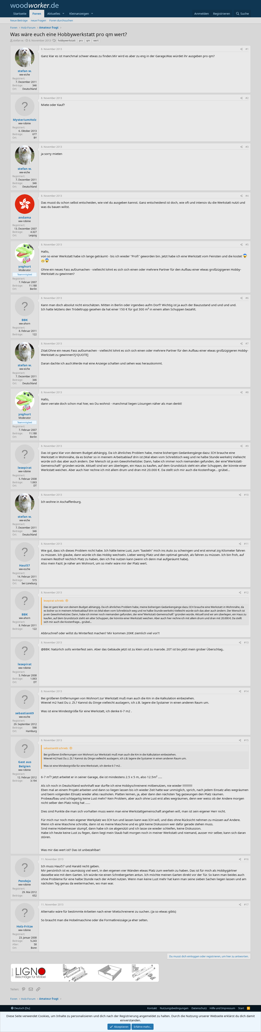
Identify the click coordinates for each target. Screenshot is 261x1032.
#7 (247, 343)
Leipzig (33, 235)
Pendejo (24, 881)
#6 (247, 298)
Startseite (19, 13)
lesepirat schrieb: (54, 600)
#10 (246, 495)
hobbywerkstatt (66, 40)
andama (24, 217)
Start (241, 1008)
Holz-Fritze (25, 926)
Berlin (33, 289)
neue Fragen (38, 20)
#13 (246, 642)
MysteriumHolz (24, 120)
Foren (36, 13)
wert (95, 40)
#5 (247, 244)
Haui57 (24, 565)
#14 (246, 691)
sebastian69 (24, 713)
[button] (63, 13)
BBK (25, 320)
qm (88, 40)
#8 (247, 392)
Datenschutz (199, 1008)
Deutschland (29, 89)
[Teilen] (241, 49)
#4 (247, 196)
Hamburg (31, 731)
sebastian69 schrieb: (56, 748)
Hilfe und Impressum (222, 1008)
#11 (246, 543)
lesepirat (25, 467)
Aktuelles (53, 13)
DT (35, 485)
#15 (246, 740)
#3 (247, 147)
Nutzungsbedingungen (174, 1008)
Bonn (34, 948)
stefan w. (18, 40)
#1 (247, 49)
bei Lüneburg (29, 583)
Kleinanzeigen (79, 13)
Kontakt (152, 1008)
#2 (247, 98)
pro (81, 40)
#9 (247, 446)
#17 (246, 904)
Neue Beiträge (19, 20)
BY (35, 137)
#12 (246, 592)
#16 (246, 859)
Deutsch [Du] (22, 1008)
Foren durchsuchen (61, 20)
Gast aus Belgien (24, 764)
